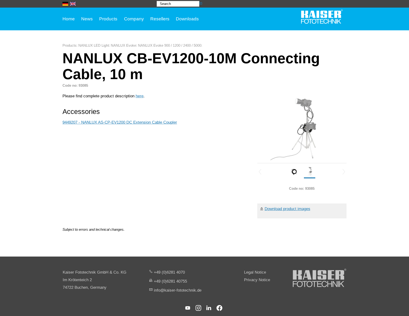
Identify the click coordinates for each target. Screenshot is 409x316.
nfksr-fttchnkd (177, 290)
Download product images (287, 209)
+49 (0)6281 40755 (170, 281)
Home (68, 18)
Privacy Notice (257, 280)
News (87, 18)
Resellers (159, 18)
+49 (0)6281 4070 (169, 272)
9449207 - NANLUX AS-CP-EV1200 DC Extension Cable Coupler (119, 122)
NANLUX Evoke (123, 45)
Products (108, 18)
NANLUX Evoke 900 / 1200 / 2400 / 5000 (169, 45)
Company (134, 18)
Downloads (187, 18)
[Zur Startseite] (322, 16)
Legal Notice (255, 272)
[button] (187, 308)
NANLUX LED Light (93, 45)
